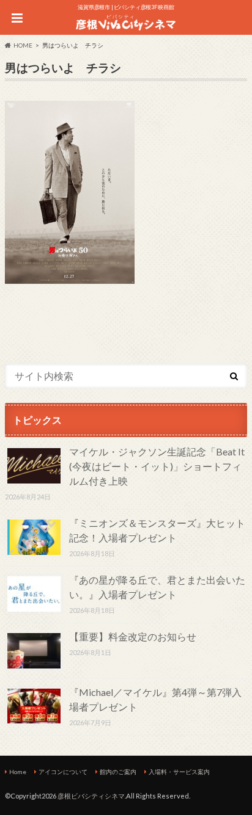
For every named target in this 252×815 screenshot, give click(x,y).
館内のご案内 (118, 771)
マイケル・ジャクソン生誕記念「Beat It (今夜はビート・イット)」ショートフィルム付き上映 (157, 466)
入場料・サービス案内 (179, 771)
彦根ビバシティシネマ (91, 796)
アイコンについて (63, 771)
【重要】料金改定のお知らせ (132, 636)
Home (17, 771)
